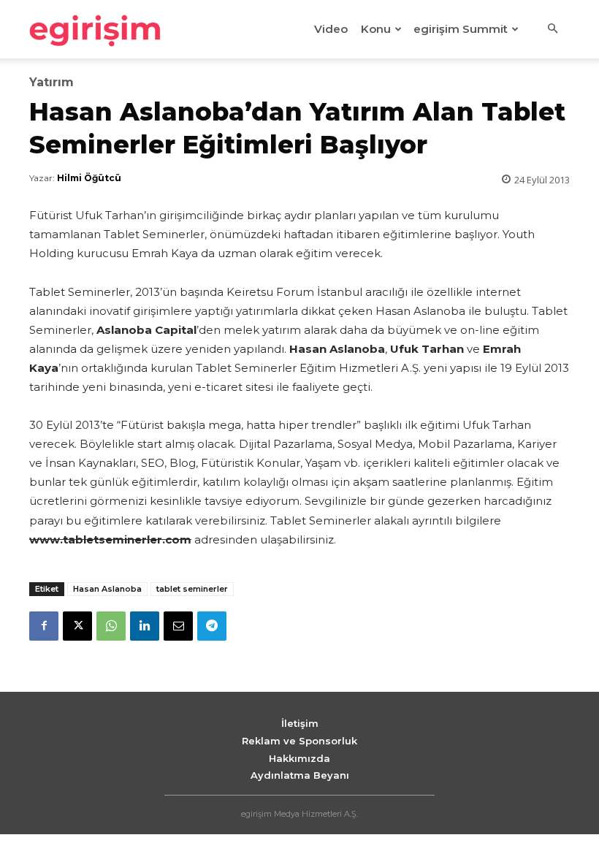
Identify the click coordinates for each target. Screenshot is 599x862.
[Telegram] (211, 626)
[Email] (178, 626)
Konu (376, 29)
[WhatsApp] (111, 626)
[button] (552, 29)
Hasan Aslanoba (107, 589)
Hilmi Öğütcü (89, 177)
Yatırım (51, 82)
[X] (77, 626)
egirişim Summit (460, 29)
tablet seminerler (192, 589)
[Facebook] (43, 626)
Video (331, 29)
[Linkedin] (144, 626)
